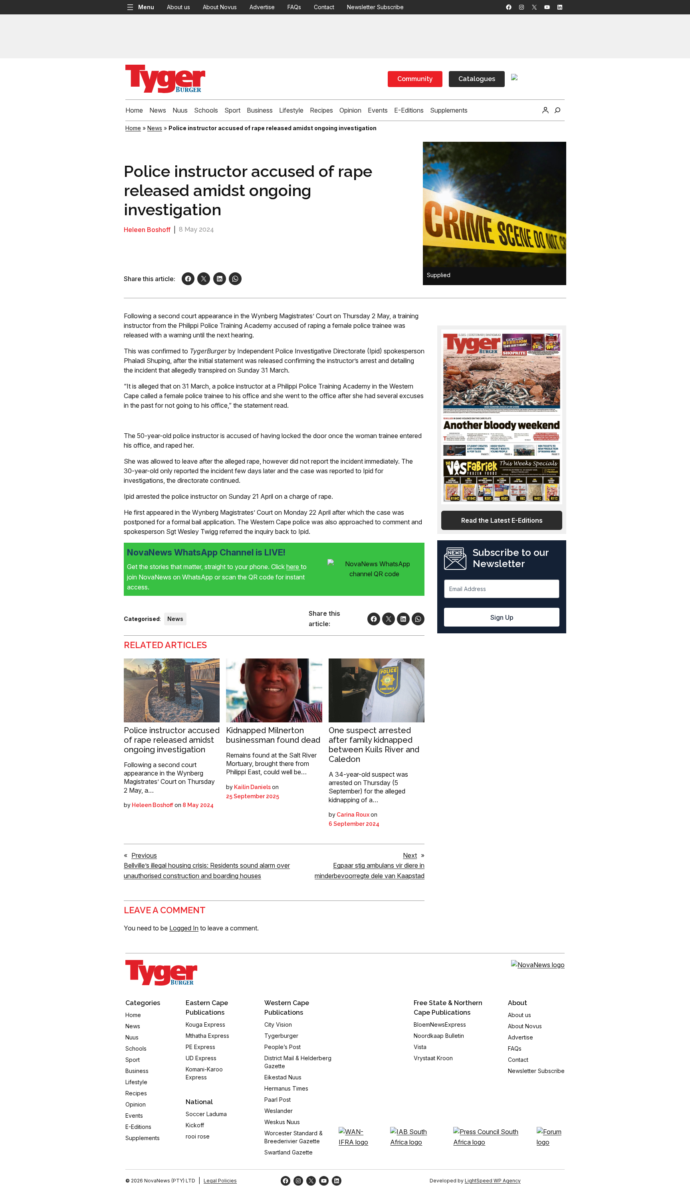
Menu (146, 7)
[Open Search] (557, 110)
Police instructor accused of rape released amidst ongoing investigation (172, 740)
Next (410, 855)
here (293, 567)
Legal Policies (220, 1181)
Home (133, 128)
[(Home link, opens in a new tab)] (161, 973)
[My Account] (545, 110)
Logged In (183, 928)
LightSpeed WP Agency (493, 1181)
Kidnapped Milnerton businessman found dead (273, 735)
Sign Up (502, 617)
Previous (144, 855)
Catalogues (476, 79)
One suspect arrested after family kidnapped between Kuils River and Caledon (374, 745)
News (154, 128)
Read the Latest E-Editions (502, 520)
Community (415, 79)
